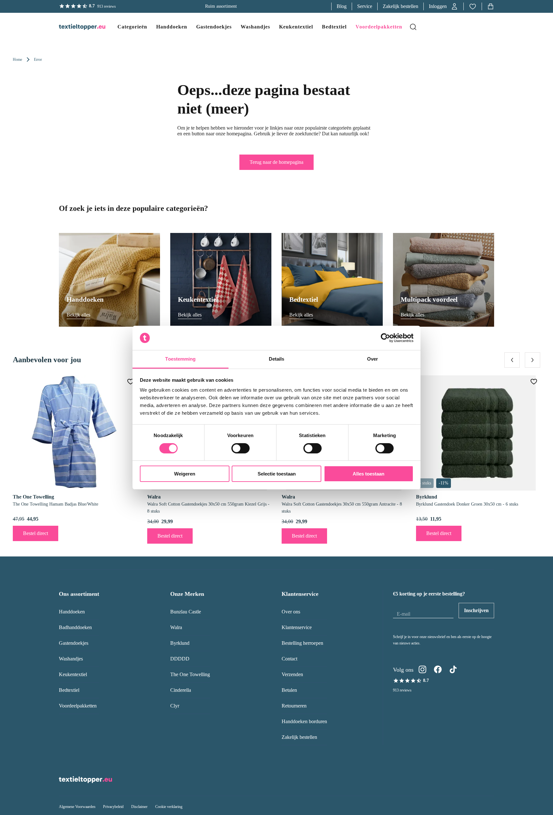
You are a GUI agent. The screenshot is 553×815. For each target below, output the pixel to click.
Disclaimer (139, 806)
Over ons (291, 611)
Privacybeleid (113, 806)
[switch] (240, 448)
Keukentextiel (73, 674)
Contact (289, 658)
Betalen (289, 690)
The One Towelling (190, 674)
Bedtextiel (69, 690)
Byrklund (179, 643)
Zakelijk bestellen (400, 6)
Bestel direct (35, 533)
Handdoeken (72, 611)
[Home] (75, 27)
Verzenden (292, 674)
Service (364, 6)
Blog (342, 6)
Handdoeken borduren (304, 721)
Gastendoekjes (73, 643)
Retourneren (294, 705)
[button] (443, 6)
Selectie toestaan (277, 473)
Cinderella (180, 690)
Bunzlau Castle (185, 611)
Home (17, 59)
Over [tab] (372, 359)
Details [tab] (277, 359)
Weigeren (184, 473)
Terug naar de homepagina (276, 162)
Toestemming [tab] (180, 359)
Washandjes (71, 658)
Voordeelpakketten (78, 705)
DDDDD (179, 658)
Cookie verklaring (168, 806)
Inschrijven (476, 610)
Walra (176, 627)
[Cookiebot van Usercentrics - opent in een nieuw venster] (385, 338)
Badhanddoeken (75, 627)
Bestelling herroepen (302, 643)
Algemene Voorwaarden (77, 806)
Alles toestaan (368, 473)
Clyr (174, 705)
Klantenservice (297, 627)
